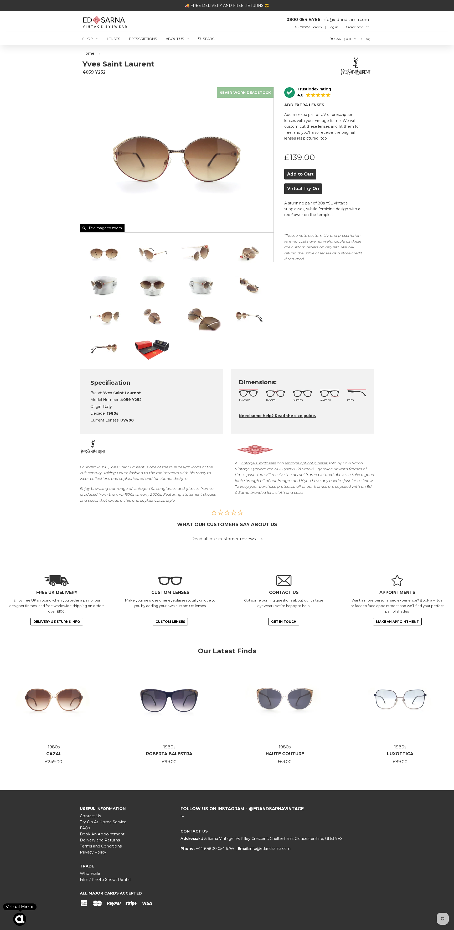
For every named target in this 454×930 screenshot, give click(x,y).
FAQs (85, 828)
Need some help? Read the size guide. (277, 415)
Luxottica (400, 753)
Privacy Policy (93, 852)
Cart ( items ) (351, 39)
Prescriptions (143, 39)
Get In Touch (283, 622)
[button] (307, 92)
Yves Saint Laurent (127, 467)
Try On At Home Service (103, 822)
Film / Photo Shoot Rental (105, 879)
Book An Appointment (102, 834)
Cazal (53, 753)
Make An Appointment (397, 622)
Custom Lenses (170, 622)
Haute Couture (285, 753)
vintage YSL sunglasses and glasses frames (173, 488)
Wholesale (90, 873)
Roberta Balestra (169, 753)
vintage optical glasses (306, 463)
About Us (175, 39)
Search (317, 27)
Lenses (113, 39)
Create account (357, 27)
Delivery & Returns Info (56, 622)
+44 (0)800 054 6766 (215, 848)
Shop (88, 39)
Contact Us (90, 816)
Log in (333, 27)
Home (88, 53)
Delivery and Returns (100, 840)
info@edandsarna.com (270, 848)
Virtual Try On (303, 188)
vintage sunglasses (258, 463)
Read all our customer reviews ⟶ (227, 538)
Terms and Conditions (101, 846)
